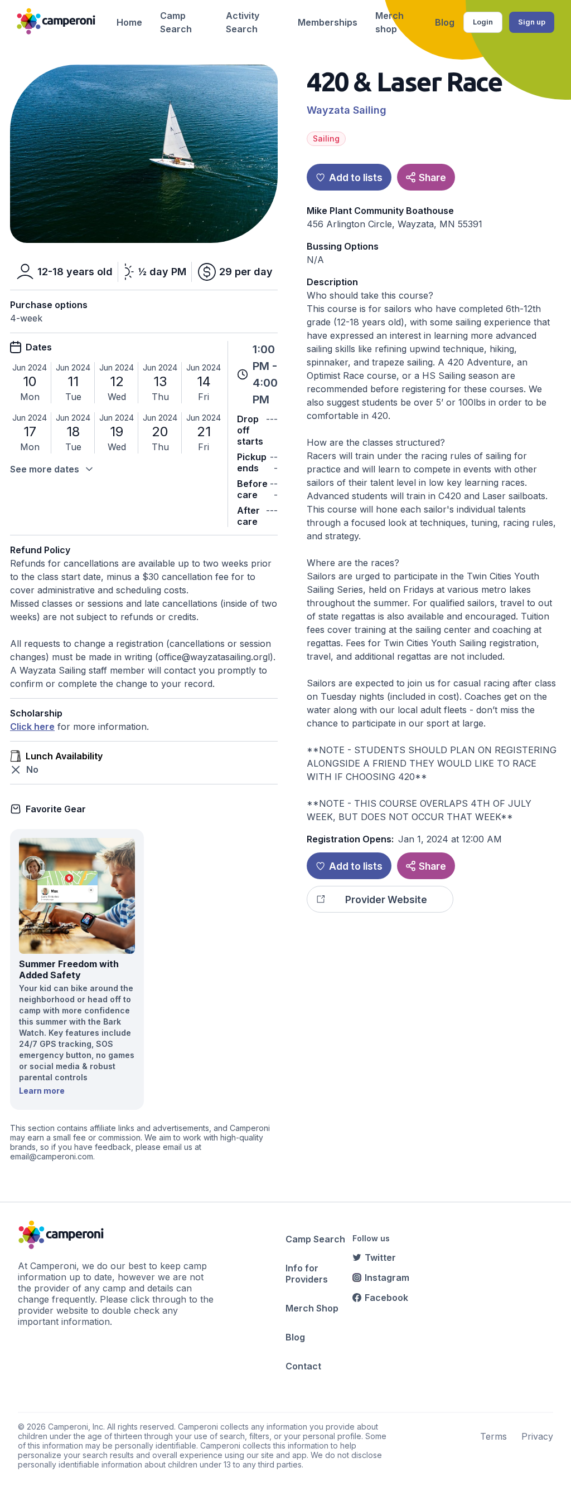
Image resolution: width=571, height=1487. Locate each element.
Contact (303, 1366)
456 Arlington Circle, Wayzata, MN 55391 (394, 224)
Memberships (327, 22)
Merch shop (389, 22)
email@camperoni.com (51, 1156)
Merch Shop (312, 1308)
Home (129, 22)
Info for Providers (307, 1273)
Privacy (537, 1436)
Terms (493, 1436)
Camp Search (176, 22)
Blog (444, 22)
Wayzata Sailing (346, 110)
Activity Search (242, 22)
